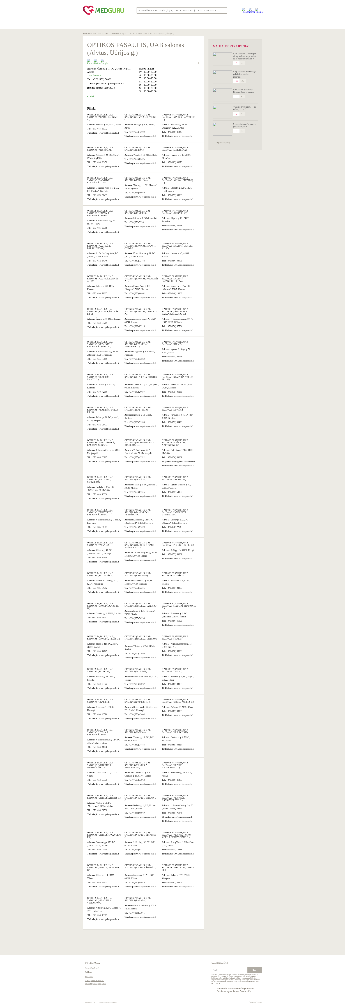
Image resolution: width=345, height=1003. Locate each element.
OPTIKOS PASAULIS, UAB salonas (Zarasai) (138, 899)
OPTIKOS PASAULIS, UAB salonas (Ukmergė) (100, 700)
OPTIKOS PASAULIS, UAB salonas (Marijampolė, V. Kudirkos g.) (140, 442)
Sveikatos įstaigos (118, 33)
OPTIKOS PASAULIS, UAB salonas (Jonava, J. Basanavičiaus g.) (100, 213)
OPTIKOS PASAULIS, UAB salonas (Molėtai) (138, 478)
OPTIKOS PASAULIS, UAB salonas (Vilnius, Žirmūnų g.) (140, 867)
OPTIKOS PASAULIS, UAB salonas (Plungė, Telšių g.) (178, 543)
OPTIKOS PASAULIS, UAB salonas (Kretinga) (138, 408)
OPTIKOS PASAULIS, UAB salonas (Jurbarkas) (175, 212)
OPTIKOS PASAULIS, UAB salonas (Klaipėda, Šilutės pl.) (141, 377)
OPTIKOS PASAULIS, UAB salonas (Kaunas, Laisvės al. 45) (177, 245)
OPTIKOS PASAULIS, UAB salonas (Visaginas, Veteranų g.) (100, 900)
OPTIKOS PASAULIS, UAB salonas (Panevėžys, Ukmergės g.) (175, 512)
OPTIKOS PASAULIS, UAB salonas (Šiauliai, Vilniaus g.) (141, 638)
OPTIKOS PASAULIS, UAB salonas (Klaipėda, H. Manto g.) (100, 377)
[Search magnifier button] (223, 10)
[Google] (258, 10)
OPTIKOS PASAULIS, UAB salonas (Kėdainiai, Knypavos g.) (138, 344)
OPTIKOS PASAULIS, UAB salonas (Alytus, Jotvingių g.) (141, 117)
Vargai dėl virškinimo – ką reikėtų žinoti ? (244, 108)
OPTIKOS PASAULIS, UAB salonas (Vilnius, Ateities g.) (104, 796)
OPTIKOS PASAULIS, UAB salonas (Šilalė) (175, 637)
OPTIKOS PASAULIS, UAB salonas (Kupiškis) (175, 408)
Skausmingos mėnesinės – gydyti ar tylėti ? (244, 125)
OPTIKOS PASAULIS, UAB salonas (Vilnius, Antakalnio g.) (175, 765)
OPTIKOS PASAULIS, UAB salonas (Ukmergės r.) (138, 700)
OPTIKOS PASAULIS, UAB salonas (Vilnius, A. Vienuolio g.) (138, 765)
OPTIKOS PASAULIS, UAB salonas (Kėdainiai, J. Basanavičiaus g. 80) (175, 311)
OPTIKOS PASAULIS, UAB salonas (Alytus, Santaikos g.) (178, 117)
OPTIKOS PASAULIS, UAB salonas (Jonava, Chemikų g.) (177, 180)
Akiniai (90, 96)
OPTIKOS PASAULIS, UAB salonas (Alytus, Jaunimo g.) (102, 117)
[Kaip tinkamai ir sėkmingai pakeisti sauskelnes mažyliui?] (222, 76)
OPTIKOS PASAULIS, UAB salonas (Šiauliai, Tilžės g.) (103, 637)
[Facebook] (244, 10)
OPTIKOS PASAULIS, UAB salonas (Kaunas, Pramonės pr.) (141, 278)
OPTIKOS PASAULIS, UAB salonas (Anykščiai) (100, 148)
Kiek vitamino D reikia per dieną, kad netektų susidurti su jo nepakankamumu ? (244, 56)
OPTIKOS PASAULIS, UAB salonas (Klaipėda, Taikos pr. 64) (103, 409)
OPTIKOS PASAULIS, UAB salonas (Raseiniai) (138, 574)
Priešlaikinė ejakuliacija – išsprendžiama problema (244, 90)
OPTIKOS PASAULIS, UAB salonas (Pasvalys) (100, 543)
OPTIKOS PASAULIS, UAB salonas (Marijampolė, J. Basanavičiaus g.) (102, 442)
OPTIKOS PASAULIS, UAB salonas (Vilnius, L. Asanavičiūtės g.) (175, 798)
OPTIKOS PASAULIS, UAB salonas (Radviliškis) (100, 574)
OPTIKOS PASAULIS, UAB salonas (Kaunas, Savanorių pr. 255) (175, 278)
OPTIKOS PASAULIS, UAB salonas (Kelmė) (175, 343)
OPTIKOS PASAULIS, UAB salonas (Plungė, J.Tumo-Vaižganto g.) (139, 545)
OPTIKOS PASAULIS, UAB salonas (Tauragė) (138, 670)
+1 (199, 60)
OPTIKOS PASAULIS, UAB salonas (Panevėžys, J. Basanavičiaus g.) (100, 512)
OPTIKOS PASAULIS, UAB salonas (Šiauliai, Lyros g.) (141, 604)
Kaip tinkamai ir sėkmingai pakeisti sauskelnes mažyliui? (244, 74)
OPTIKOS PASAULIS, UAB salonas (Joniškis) (138, 212)
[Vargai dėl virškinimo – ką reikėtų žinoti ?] (222, 112)
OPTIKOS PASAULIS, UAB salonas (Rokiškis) (175, 574)
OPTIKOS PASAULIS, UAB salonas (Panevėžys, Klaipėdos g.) (138, 512)
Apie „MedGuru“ (92, 968)
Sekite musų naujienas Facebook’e (236, 989)
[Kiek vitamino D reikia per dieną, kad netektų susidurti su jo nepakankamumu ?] (222, 58)
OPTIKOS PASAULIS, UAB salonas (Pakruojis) (175, 478)
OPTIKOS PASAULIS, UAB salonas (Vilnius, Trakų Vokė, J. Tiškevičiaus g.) (176, 834)
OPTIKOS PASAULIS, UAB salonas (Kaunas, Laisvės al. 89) (102, 278)
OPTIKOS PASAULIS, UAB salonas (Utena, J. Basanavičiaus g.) (100, 732)
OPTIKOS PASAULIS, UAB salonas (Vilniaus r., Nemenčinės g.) (100, 765)
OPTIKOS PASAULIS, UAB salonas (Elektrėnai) (175, 148)
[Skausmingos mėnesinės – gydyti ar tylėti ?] (222, 129)
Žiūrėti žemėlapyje (94, 75)
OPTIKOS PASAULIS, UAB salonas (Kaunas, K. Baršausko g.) (100, 245)
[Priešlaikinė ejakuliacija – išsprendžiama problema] (222, 94)
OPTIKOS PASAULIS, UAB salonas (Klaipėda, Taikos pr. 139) (177, 377)
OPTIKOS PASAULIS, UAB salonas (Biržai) (138, 148)
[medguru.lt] (103, 15)
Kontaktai (89, 976)
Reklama (88, 972)
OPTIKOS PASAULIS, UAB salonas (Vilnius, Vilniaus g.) (103, 867)
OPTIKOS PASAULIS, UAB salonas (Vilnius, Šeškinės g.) (140, 834)
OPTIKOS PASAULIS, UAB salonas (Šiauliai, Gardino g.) (103, 606)
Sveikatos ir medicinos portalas (95, 33)
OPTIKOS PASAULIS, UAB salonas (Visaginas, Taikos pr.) (178, 867)
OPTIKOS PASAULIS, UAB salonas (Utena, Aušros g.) (178, 700)
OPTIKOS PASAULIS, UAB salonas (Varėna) (138, 731)
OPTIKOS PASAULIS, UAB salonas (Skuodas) (100, 670)
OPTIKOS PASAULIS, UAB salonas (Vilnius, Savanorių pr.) (104, 834)
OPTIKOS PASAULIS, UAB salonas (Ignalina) (138, 179)
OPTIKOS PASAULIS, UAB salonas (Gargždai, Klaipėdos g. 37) (100, 180)
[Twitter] (251, 10)
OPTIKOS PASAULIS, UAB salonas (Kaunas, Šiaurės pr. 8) (102, 311)
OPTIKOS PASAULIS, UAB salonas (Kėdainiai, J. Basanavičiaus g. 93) (100, 344)
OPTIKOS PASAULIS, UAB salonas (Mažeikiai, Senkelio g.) (100, 479)
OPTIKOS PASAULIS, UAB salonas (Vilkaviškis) (175, 731)
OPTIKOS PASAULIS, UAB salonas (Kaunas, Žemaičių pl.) (141, 311)
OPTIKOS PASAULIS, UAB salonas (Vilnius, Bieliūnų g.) (140, 798)
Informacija (92, 963)
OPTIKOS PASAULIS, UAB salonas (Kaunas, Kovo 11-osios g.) (140, 245)
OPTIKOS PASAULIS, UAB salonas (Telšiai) (175, 670)
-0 (198, 63)
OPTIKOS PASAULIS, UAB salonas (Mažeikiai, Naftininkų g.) (175, 442)
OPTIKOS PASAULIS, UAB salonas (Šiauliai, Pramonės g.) (179, 606)
